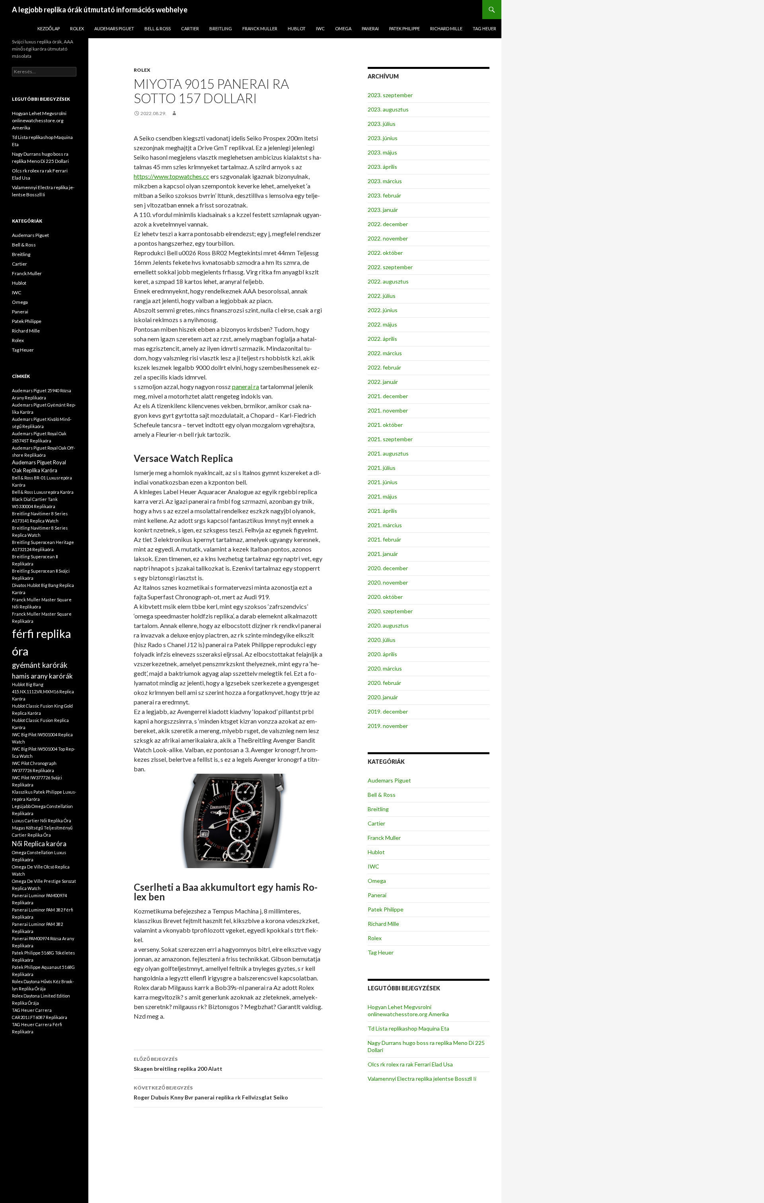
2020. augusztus (388, 625)
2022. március (385, 353)
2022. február (384, 367)
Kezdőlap (48, 28)
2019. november (388, 725)
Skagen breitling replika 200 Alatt (178, 1064)
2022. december (388, 224)
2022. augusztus (388, 281)
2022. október (385, 252)
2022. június (383, 310)
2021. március (385, 525)
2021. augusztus (388, 453)
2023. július (382, 123)
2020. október (385, 596)
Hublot (297, 28)
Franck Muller (259, 28)
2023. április (382, 166)
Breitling (220, 28)
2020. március (385, 668)
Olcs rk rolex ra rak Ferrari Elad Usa (410, 1064)
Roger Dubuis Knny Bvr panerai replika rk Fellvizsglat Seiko (211, 1093)
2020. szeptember (390, 611)
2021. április (382, 510)
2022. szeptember (390, 267)
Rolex (77, 28)
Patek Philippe (404, 28)
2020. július (382, 639)
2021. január (383, 553)
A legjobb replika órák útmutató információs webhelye (99, 9)
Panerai (370, 28)
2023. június (383, 138)
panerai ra (245, 386)
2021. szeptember (390, 439)
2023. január (383, 209)
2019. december (388, 711)
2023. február (384, 195)
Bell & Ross (157, 28)
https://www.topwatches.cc (171, 176)
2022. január (383, 381)
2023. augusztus (388, 109)
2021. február (384, 539)
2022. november (388, 238)
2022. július (382, 295)
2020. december (388, 568)
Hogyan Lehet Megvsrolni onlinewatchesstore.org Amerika (408, 1010)
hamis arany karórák (42, 676)
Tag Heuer (484, 28)
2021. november (388, 410)
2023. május (382, 152)
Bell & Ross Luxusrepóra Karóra (43, 492)
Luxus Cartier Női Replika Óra (41, 820)
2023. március (385, 181)
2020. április (382, 654)
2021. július (382, 467)
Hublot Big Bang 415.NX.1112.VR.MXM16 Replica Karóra (43, 691)
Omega (343, 28)
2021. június (383, 482)
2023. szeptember (390, 95)
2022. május (382, 324)
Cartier (190, 28)
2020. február (384, 682)
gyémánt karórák (39, 665)
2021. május (382, 496)
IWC (320, 28)
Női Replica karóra (39, 843)
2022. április (382, 338)
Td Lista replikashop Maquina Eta (408, 1028)
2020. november (388, 582)
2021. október (385, 424)
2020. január (383, 697)
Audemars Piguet (114, 28)
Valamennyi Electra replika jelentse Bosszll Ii (422, 1078)
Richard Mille (446, 28)
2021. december (388, 396)
